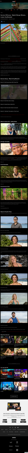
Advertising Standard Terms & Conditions (22, 429)
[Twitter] (4, 21)
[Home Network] (17, 446)
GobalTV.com (7, 43)
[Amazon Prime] (23, 419)
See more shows (14, 396)
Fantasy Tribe (21, 9)
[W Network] (17, 450)
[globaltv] (14, 1)
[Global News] (11, 442)
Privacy (10, 429)
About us (2, 429)
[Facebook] (2, 21)
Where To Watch (11, 431)
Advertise (4, 431)
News (11, 9)
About (17, 9)
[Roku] (5, 421)
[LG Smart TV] (23, 421)
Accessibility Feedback (22, 431)
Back (2, 12)
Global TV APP (16, 431)
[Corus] (14, 437)
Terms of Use (14, 429)
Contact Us (6, 429)
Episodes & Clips (7, 9)
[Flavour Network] (11, 446)
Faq (7, 431)
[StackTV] (10, 450)
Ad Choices (26, 452)
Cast (14, 9)
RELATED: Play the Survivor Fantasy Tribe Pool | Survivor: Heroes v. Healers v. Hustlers (13, 114)
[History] (17, 442)
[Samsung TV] (14, 421)
